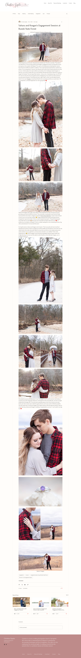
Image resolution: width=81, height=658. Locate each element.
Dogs (19, 13)
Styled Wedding (31, 13)
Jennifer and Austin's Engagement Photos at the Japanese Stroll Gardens (58, 609)
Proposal (48, 13)
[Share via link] (27, 584)
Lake (43, 13)
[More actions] (61, 22)
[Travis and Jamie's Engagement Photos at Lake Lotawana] (40, 602)
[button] (66, 13)
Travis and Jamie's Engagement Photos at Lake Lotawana (40, 609)
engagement (21, 574)
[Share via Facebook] (19, 584)
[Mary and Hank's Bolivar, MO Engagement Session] (21, 602)
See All (67, 594)
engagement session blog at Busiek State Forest (39, 574)
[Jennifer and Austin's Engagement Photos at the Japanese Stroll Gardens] (59, 602)
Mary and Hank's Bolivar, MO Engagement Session (20, 609)
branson (27, 574)
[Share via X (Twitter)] (22, 584)
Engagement (38, 13)
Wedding (24, 13)
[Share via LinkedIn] (24, 584)
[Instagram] (4, 644)
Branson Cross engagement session (25, 577)
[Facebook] (6, 644)
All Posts (14, 13)
